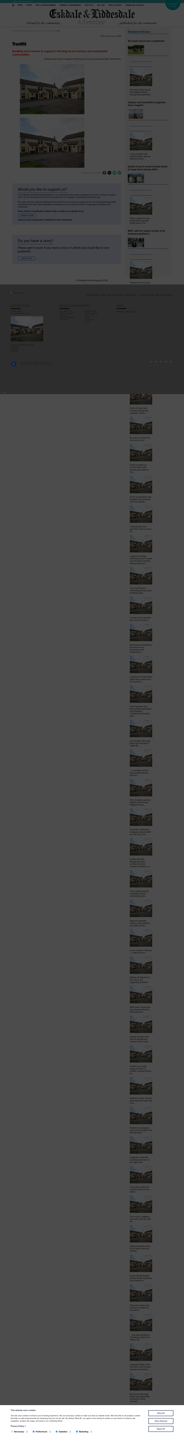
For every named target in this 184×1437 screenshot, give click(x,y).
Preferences (41, 1432)
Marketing (83, 1432)
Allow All (161, 1413)
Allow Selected (161, 1421)
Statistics (63, 1432)
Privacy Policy (18, 1426)
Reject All (161, 1429)
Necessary (19, 1432)
